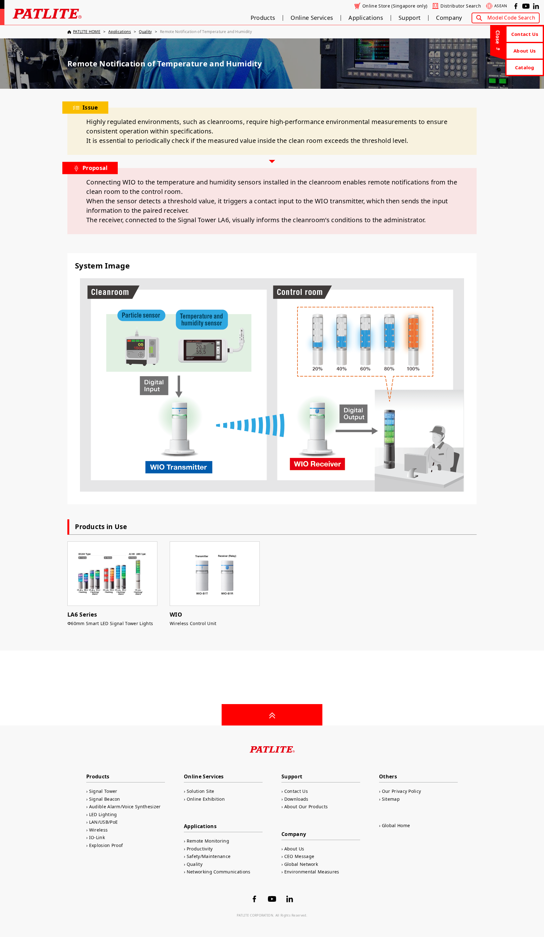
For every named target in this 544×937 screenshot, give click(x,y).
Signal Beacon (104, 799)
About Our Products (306, 807)
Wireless (98, 830)
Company (449, 18)
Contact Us (524, 34)
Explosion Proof (106, 845)
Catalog (524, 67)
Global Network (301, 864)
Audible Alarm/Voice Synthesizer (125, 807)
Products (263, 18)
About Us (524, 51)
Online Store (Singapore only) (394, 6)
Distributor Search (460, 6)
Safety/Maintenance (208, 856)
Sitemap (391, 799)
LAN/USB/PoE (103, 822)
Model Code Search (511, 17)
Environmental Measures (311, 872)
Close (497, 37)
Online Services (312, 18)
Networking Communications (219, 872)
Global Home (396, 825)
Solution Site (200, 791)
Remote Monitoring (208, 841)
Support (410, 18)
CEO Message (299, 856)
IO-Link (97, 837)
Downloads (296, 799)
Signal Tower (103, 791)
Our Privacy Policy (401, 791)
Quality (194, 864)
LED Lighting (103, 814)
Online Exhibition (206, 799)
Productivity (199, 849)
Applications (365, 18)
